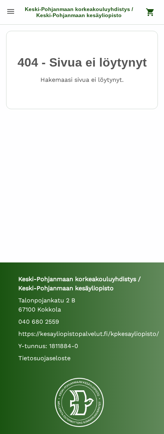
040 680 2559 (38, 321)
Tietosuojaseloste (44, 358)
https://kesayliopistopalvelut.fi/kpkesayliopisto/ (88, 333)
